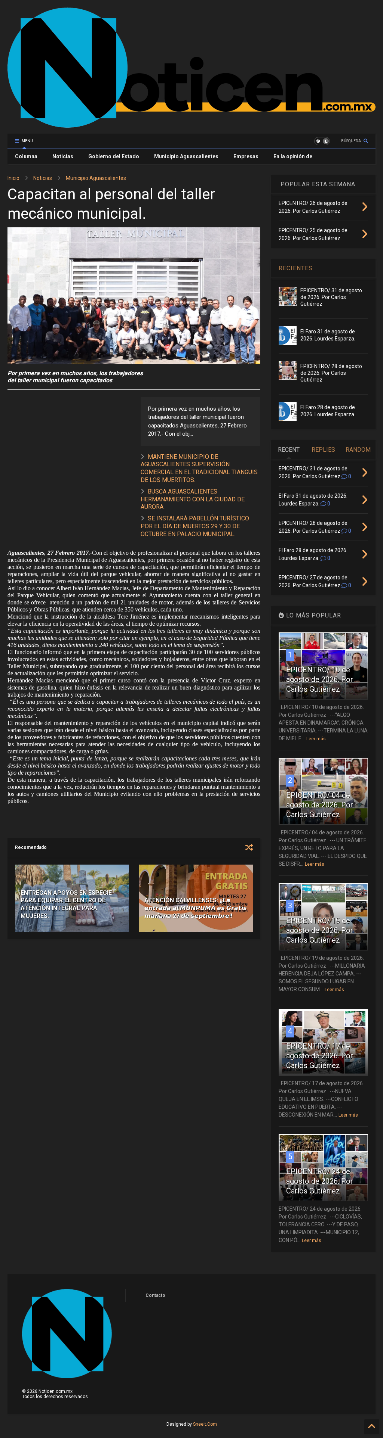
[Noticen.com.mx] (191, 124)
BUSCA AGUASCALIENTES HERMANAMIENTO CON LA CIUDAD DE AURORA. (193, 499)
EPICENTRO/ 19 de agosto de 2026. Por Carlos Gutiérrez (319, 930)
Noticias (62, 156)
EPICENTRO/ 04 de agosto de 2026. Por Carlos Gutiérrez (319, 805)
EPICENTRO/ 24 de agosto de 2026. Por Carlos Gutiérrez (319, 1181)
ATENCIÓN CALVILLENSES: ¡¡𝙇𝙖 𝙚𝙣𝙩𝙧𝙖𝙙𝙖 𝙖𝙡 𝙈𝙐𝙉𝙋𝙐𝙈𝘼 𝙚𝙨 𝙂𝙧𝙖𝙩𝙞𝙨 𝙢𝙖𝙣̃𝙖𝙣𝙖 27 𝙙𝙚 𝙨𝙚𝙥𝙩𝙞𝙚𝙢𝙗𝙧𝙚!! (195, 908)
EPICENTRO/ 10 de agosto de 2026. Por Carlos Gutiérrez (319, 679)
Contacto (155, 1295)
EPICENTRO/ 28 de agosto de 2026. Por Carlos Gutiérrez (331, 373)
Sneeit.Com (205, 1424)
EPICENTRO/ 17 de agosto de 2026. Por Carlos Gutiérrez (319, 1056)
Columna (26, 156)
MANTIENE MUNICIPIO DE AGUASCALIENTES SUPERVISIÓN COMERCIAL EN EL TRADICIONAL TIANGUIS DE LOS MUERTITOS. (199, 468)
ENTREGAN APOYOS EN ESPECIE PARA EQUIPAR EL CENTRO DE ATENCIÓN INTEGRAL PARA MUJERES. (66, 904)
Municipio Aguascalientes (186, 156)
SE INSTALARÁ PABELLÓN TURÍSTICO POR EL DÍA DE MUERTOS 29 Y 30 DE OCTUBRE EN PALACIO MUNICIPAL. (195, 526)
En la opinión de (292, 156)
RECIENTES (296, 268)
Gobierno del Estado (113, 156)
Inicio (13, 178)
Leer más (316, 738)
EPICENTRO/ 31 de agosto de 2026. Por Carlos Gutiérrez (331, 297)
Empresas (245, 156)
